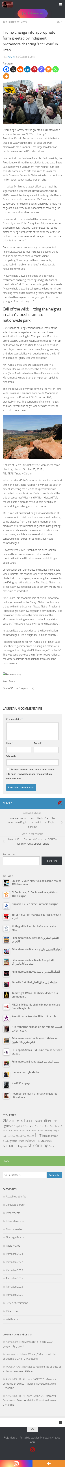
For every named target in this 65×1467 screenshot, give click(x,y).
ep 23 (15, 1136)
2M (5, 1120)
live (31, 1140)
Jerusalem (23, 1141)
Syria (51, 1146)
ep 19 (52, 1131)
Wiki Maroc (12, 1319)
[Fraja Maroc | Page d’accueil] (9, 4)
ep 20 (57, 1131)
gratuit (13, 1140)
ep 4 (29, 1126)
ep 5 (34, 1126)
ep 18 (47, 1131)
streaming (38, 1145)
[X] (13, 69)
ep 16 (36, 1130)
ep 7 (44, 1126)
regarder (23, 1146)
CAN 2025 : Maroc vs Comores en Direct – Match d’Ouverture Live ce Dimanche (29, 1384)
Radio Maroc (13, 1245)
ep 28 (26, 1136)
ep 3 (23, 1126)
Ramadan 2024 (14, 1278)
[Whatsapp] (55, 69)
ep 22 (10, 1136)
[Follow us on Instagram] (60, 803)
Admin (11, 57)
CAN (37, 1121)
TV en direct (12, 1311)
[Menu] (60, 4)
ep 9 (53, 1126)
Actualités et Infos (15, 22)
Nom (9, 743)
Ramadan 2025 (14, 1286)
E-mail (38, 743)
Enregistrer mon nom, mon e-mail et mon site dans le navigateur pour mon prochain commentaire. (30, 774)
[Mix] (48, 69)
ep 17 (42, 1130)
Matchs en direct (15, 1229)
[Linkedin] (27, 69)
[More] (6, 76)
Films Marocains (15, 1221)
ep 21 (5, 1136)
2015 (12, 1121)
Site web (11, 756)
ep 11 (6, 1130)
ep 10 (59, 1126)
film (39, 1135)
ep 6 (39, 1126)
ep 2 (18, 1126)
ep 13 (18, 1130)
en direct (46, 1121)
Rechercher (9, 854)
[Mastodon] (41, 69)
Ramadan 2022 (14, 1262)
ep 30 (31, 1136)
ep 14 (24, 1130)
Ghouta (6, 1141)
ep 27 (21, 1136)
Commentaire (14, 719)
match (48, 1141)
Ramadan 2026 (14, 1294)
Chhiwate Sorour (15, 1204)
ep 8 (49, 1126)
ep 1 (13, 1126)
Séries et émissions (17, 1303)
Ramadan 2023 (14, 1270)
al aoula (28, 1121)
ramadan (11, 1145)
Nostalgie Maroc (15, 1237)
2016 (19, 1121)
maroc (39, 1140)
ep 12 (12, 1130)
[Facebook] (6, 69)
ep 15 (30, 1130)
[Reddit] (20, 69)
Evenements (13, 1213)
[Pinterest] (34, 69)
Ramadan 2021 (14, 1253)
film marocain (50, 1135)
